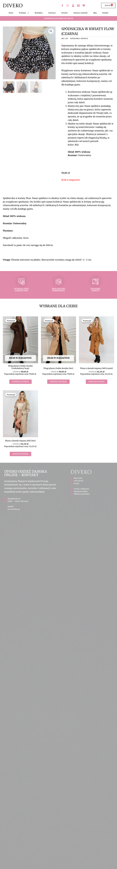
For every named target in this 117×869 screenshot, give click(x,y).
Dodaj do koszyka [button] (96, 382)
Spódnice (84, 38)
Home (11, 13)
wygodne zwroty (95, 290)
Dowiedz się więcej (20, 382)
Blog (95, 13)
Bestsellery (39, 13)
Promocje (52, 13)
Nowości (64, 13)
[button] (51, 31)
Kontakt (105, 13)
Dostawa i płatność (80, 13)
